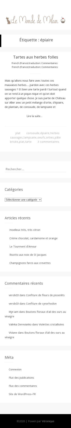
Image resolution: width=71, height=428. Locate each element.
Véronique (48, 421)
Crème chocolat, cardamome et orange (33, 238)
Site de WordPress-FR (22, 394)
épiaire (45, 133)
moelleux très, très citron (24, 230)
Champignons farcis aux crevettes (30, 263)
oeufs (41, 137)
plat (18, 133)
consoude (33, 133)
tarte (28, 141)
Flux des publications (21, 377)
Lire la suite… (34, 116)
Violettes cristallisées (51, 324)
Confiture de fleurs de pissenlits (45, 295)
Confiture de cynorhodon (41, 303)
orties (50, 137)
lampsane (30, 137)
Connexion (15, 369)
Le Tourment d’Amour (23, 246)
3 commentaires (48, 141)
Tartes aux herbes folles (35, 57)
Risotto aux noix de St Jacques (27, 254)
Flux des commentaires (23, 386)
